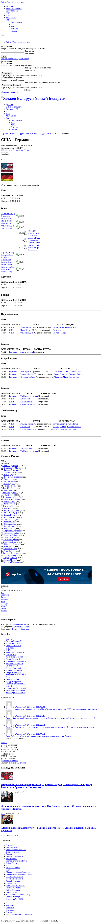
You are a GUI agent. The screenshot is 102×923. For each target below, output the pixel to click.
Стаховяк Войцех (34, 243)
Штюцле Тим (9, 522)
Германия (13, 352)
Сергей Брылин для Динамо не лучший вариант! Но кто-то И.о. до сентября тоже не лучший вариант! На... (51, 718)
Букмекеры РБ (12, 11)
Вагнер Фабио (9, 504)
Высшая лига (16, 22)
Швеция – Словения (20, 629)
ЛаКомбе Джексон (10, 492)
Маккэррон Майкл (11, 533)
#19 (20, 590)
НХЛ (8, 15)
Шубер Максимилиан (12, 477)
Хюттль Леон (32, 235)
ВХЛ (13, 24)
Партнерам (10, 910)
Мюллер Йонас (34, 238)
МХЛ (13, 26)
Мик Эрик (32, 231)
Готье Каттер (6, 223)
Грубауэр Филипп (11, 472)
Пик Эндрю (8, 484)
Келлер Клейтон (7, 255)
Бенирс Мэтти (26, 401)
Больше (4, 743)
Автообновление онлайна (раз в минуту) (21, 185)
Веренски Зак (6, 216)
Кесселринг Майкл (10, 497)
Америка (15, 29)
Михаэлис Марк (33, 248)
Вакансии (10, 908)
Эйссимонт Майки (11, 510)
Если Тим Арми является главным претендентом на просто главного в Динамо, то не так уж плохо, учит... (51, 727)
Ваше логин (30, 70)
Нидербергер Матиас (12, 468)
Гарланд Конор (6, 218)
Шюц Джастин (9, 517)
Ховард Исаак (9, 515)
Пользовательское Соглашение (19, 914)
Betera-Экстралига (14, 8)
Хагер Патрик (26, 448)
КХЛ (8, 13)
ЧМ (26, 133)
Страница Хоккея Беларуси (12, 133)
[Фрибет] (46, 584)
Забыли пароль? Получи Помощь (15, 59)
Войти (3, 2)
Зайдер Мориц (26, 352)
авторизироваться (18, 624)
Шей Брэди (8, 475)
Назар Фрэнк (6, 221)
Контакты (21, 763)
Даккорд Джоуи (10, 470)
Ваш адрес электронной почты (38, 68)
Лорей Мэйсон (8, 488)
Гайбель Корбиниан (11, 499)
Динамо (9, 6)
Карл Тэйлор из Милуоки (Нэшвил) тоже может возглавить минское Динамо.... (39, 736)
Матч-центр (11, 17)
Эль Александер (10, 513)
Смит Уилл (8, 479)
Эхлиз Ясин (8, 508)
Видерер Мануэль (11, 562)
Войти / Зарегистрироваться (18, 42)
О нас (8, 903)
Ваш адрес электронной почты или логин (42, 82)
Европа (14, 31)
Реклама (9, 912)
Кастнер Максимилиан (12, 553)
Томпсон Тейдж (8, 214)
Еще (8, 20)
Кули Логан (5, 257)
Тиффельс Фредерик (29, 396)
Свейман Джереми (10, 466)
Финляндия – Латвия (21, 627)
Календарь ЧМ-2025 (44, 133)
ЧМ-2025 (32, 133)
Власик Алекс (9, 501)
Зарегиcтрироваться (15, 2)
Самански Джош (33, 233)
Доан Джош (8, 546)
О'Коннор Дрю (7, 226)
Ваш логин (29, 51)
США (11, 327)
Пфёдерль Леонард (11, 544)
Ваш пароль (30, 54)
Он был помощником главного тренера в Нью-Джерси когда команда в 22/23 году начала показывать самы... (52, 709)
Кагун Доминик (33, 240)
